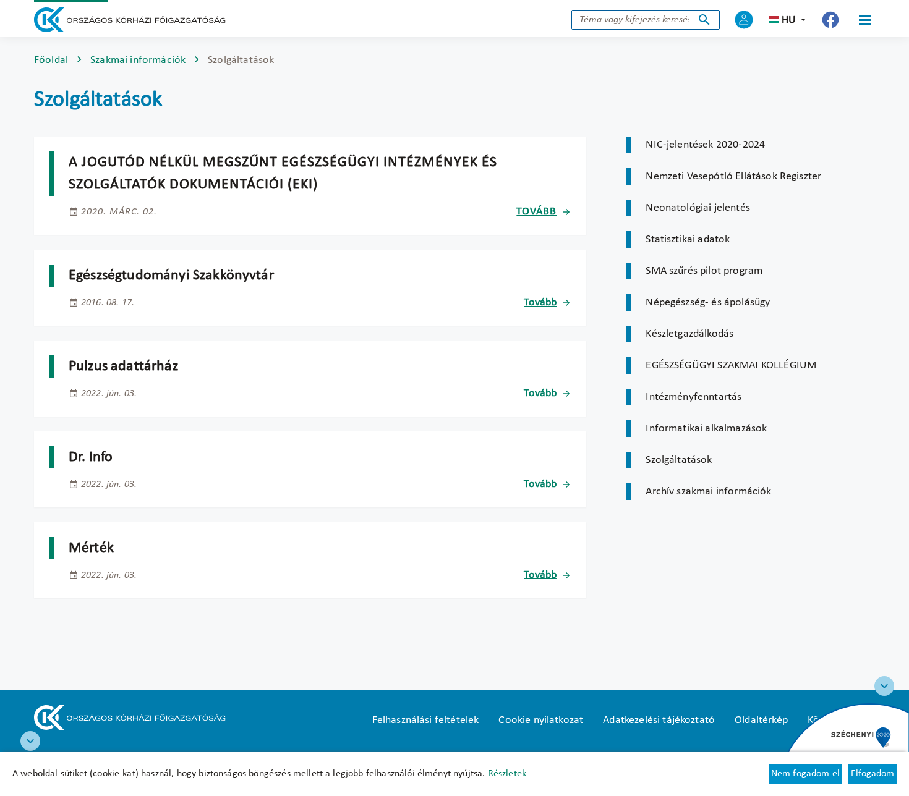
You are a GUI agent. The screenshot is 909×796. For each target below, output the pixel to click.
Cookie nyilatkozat (540, 720)
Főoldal (51, 60)
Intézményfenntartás (693, 397)
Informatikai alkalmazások (706, 428)
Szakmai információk (138, 60)
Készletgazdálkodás (689, 334)
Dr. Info (91, 457)
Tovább (536, 212)
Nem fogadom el (805, 774)
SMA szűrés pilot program (704, 271)
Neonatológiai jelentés (698, 208)
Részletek (507, 774)
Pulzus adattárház (123, 366)
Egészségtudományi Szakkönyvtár (171, 275)
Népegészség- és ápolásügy (708, 302)
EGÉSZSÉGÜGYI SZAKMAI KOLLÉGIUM (731, 365)
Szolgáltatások (679, 460)
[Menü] (865, 20)
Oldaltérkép (761, 720)
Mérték (91, 548)
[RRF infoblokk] (30, 741)
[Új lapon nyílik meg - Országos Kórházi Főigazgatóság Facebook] (830, 20)
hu (789, 20)
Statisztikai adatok (688, 239)
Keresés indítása (704, 20)
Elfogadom (872, 774)
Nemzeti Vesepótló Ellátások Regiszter (733, 176)
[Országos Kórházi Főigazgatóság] (130, 19)
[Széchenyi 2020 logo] (884, 686)
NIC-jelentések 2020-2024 (705, 145)
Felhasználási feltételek (425, 720)
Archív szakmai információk (708, 492)
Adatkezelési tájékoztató (659, 720)
